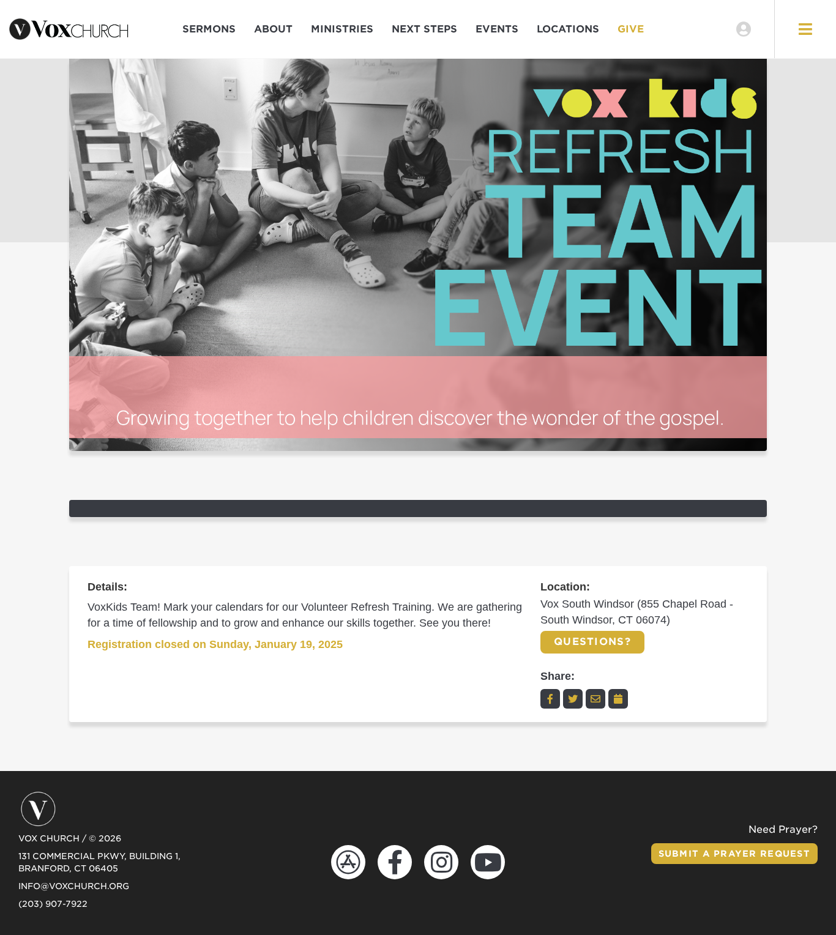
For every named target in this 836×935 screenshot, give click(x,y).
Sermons (209, 29)
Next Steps (424, 29)
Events (497, 29)
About (273, 29)
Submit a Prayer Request (734, 854)
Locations (568, 29)
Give (631, 29)
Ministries (342, 29)
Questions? (592, 641)
